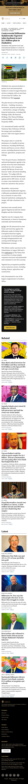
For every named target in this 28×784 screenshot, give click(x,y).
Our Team (4, 719)
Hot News (4, 28)
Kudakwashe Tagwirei (7, 30)
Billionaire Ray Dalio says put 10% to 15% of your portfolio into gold (13, 558)
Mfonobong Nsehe (6, 608)
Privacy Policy (5, 715)
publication (8, 253)
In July (3, 226)
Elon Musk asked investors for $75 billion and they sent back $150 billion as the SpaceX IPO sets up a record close (13, 365)
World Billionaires (6, 553)
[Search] (19, 18)
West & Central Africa (7, 674)
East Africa (4, 734)
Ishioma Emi (4, 52)
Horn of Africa (5, 729)
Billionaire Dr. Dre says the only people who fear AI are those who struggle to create (12, 597)
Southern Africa (13, 28)
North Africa (17, 23)
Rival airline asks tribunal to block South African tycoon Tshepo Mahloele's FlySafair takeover (12, 636)
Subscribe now (15, 13)
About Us (3, 713)
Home (2, 23)
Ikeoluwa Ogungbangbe (8, 570)
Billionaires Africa (15, 29)
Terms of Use (4, 717)
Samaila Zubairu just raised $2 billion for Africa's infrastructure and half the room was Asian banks (13, 409)
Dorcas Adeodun (6, 380)
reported (17, 98)
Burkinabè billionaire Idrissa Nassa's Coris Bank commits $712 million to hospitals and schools (13, 680)
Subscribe (6, 750)
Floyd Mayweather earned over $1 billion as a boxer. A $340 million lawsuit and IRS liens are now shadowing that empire (13, 506)
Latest (9, 23)
